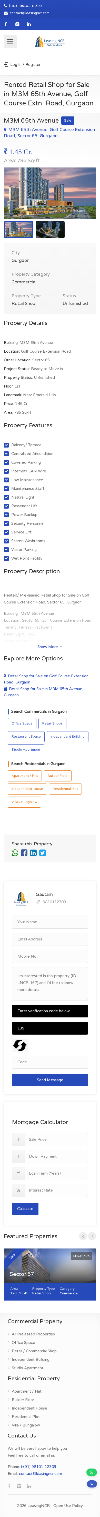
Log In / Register (25, 64)
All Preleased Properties (33, 1334)
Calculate (25, 1208)
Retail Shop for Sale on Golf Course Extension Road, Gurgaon (46, 679)
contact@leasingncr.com (29, 13)
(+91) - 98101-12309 (25, 6)
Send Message (50, 1080)
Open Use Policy (68, 1505)
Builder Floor (58, 776)
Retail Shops (52, 723)
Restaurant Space (26, 737)
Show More (48, 647)
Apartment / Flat (25, 776)
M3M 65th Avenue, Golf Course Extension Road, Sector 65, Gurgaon (49, 132)
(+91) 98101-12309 (38, 1466)
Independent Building (68, 737)
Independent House (27, 789)
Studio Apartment (26, 750)
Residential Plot (65, 789)
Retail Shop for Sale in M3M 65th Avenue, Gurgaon (43, 692)
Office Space (22, 723)
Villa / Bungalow (24, 802)
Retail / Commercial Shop (34, 1351)
